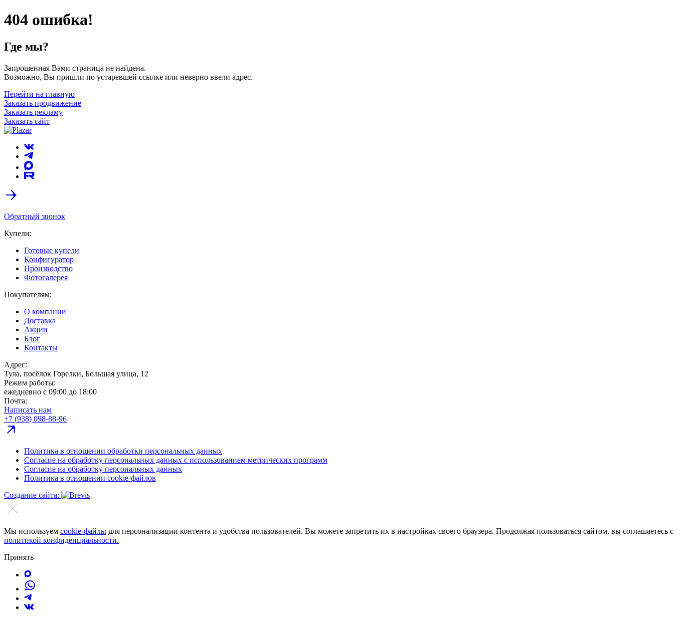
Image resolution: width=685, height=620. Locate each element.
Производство (48, 268)
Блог (32, 338)
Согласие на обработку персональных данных (103, 469)
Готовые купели (51, 250)
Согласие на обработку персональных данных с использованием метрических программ (175, 460)
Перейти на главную (39, 94)
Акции (36, 329)
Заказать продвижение (42, 103)
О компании (45, 311)
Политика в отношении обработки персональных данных (123, 451)
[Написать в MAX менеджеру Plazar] (28, 574)
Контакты (41, 347)
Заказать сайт (27, 121)
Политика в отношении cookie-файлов (90, 478)
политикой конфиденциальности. (61, 540)
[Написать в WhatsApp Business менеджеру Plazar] (30, 588)
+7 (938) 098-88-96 (35, 419)
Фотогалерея (46, 277)
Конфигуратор (49, 259)
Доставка (40, 320)
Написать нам (28, 409)
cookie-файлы (83, 531)
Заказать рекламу (33, 112)
